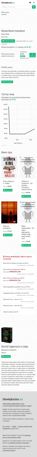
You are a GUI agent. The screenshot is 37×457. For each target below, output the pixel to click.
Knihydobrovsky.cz (21, 265)
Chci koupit (8, 190)
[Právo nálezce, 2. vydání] (9, 168)
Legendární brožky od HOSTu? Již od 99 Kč (16, 293)
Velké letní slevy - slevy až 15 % (12, 299)
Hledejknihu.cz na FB (9, 428)
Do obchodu (32, 55)
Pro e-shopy (6, 426)
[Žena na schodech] (9, 212)
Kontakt (14, 426)
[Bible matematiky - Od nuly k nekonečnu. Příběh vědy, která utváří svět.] (28, 212)
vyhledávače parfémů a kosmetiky (18, 443)
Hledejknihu (8, 3)
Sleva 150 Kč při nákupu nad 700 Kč (13, 278)
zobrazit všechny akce (10, 312)
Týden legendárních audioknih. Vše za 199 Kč (16, 287)
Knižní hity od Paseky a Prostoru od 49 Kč (15, 263)
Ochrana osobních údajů (25, 426)
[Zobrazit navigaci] (34, 2)
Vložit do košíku (9, 41)
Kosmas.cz (23, 301)
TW (17, 428)
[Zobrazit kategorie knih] (30, 2)
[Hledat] (34, 7)
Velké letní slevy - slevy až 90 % (12, 305)
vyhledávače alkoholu (9, 450)
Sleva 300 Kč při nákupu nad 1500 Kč (14, 269)
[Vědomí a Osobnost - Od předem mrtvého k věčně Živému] (28, 168)
